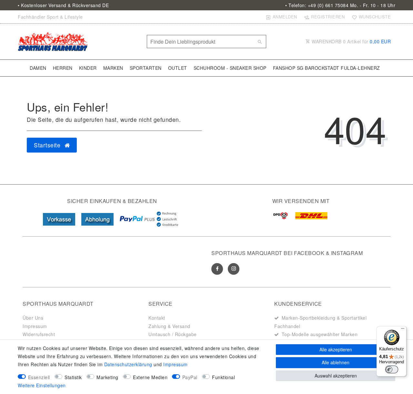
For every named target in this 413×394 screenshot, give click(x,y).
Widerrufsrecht (39, 334)
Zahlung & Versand (169, 326)
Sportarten (146, 68)
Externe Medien (150, 377)
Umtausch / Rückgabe (172, 334)
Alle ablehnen (335, 362)
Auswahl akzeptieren (336, 375)
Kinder (88, 68)
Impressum (35, 326)
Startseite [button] (48, 145)
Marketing (107, 377)
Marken (113, 68)
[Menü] (403, 330)
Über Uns (33, 317)
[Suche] (260, 41)
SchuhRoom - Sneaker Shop (230, 68)
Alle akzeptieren (335, 349)
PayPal (189, 377)
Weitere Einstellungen (42, 385)
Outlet (177, 68)
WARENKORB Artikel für (350, 41)
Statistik (73, 377)
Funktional (223, 377)
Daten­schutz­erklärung (128, 364)
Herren (63, 68)
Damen (38, 68)
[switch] (391, 369)
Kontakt (156, 317)
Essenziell (39, 377)
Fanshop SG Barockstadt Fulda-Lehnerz (326, 68)
